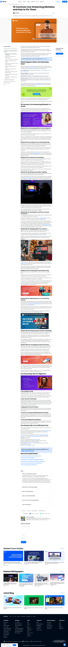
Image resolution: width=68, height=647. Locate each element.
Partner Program (6, 625)
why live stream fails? (26, 504)
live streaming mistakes (41, 510)
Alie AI (24, 1)
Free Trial (57, 1)
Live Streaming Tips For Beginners (9, 79)
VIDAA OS (29, 635)
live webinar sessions (42, 217)
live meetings (26, 445)
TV (31, 616)
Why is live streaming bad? (27, 491)
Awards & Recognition (7, 628)
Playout (18, 616)
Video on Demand (18, 625)
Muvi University (6, 634)
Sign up (45, 58)
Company (41, 1)
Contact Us (5, 635)
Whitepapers (39, 625)
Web (28, 622)
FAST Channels (17, 632)
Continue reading (51, 15)
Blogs (6, 4)
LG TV (28, 631)
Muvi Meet (28, 616)
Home (4, 4)
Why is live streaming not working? (29, 473)
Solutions (33, 1)
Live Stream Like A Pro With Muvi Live (10, 81)
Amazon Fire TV (30, 632)
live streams (28, 510)
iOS (27, 625)
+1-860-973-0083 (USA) (37, 641)
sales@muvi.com (27, 641)
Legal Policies (6, 631)
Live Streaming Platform (19, 628)
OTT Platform (17, 622)
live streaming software (37, 84)
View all (62, 548)
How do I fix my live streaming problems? (30, 500)
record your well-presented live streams (34, 303)
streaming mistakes (34, 510)
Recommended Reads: (7, 82)
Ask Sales (64, 1)
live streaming (42, 70)
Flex (15, 616)
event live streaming (45, 430)
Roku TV (28, 634)
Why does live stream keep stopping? (29, 487)
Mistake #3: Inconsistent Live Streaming (11, 59)
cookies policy (9, 645)
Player (34, 616)
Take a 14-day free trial (27, 450)
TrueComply (23, 616)
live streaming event (27, 177)
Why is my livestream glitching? (28, 495)
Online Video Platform (19, 631)
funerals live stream (31, 67)
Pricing (28, 1)
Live (13, 616)
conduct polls (23, 263)
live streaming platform (37, 153)
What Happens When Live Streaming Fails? (10, 48)
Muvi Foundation (6, 632)
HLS (36, 439)
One (10, 616)
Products (19, 1)
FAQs (4, 84)
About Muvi (5, 622)
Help (37, 1)
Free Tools (38, 628)
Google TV (29, 628)
